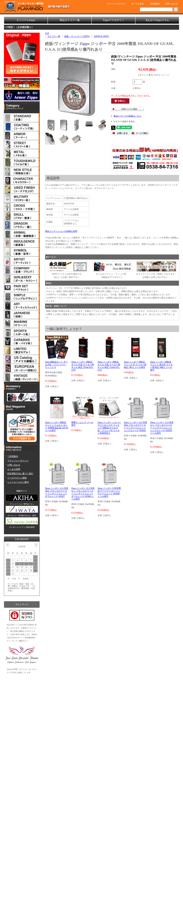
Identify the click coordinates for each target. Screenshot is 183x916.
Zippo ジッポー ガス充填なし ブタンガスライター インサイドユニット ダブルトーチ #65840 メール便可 (83, 493)
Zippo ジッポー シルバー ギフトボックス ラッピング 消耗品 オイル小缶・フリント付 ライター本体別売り (109, 427)
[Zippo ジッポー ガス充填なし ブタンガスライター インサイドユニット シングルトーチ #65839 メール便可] (162, 417)
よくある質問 (13, 469)
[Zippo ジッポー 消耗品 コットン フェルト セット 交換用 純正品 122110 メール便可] (57, 417)
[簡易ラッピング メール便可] (83, 417)
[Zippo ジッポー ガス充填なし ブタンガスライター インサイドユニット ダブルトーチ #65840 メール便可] (83, 483)
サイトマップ (21, 604)
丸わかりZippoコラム (157, 20)
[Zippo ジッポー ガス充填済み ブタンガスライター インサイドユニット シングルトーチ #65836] (135, 417)
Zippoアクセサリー (113, 20)
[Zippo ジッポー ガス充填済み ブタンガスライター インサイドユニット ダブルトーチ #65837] (56, 483)
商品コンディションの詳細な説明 (61, 231)
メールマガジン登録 (17, 478)
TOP (47, 33)
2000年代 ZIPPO (101, 36)
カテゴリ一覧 (53, 36)
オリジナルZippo (26, 20)
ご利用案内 (154, 4)
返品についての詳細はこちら (127, 116)
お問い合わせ (171, 4)
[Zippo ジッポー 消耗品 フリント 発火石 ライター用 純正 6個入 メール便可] (161, 357)
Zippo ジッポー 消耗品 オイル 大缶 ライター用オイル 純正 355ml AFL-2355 (82, 366)
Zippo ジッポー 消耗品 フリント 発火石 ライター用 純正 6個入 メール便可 (161, 366)
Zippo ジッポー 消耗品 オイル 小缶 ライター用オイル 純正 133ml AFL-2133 (109, 366)
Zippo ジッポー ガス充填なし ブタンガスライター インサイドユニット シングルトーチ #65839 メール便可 (161, 427)
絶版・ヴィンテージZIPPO (77, 36)
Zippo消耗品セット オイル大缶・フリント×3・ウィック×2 (56, 365)
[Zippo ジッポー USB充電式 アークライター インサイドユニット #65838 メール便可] (109, 483)
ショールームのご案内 (18, 482)
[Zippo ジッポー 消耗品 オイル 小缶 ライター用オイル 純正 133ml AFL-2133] (109, 357)
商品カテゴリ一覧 (70, 20)
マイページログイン (116, 4)
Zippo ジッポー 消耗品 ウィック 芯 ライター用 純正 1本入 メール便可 (135, 365)
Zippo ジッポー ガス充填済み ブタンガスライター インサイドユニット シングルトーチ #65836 (135, 426)
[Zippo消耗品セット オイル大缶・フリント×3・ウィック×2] (56, 357)
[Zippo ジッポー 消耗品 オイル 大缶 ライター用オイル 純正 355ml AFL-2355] (83, 357)
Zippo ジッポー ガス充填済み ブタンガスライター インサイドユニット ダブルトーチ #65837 (56, 492)
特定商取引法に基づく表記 (20, 473)
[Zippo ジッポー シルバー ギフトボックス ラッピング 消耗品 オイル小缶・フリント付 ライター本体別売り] (109, 417)
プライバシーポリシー (18, 460)
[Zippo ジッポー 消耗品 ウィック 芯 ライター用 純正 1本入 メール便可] (135, 357)
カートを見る (137, 4)
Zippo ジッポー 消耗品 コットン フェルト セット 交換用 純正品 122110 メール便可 (56, 426)
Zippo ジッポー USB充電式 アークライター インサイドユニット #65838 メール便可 (109, 492)
